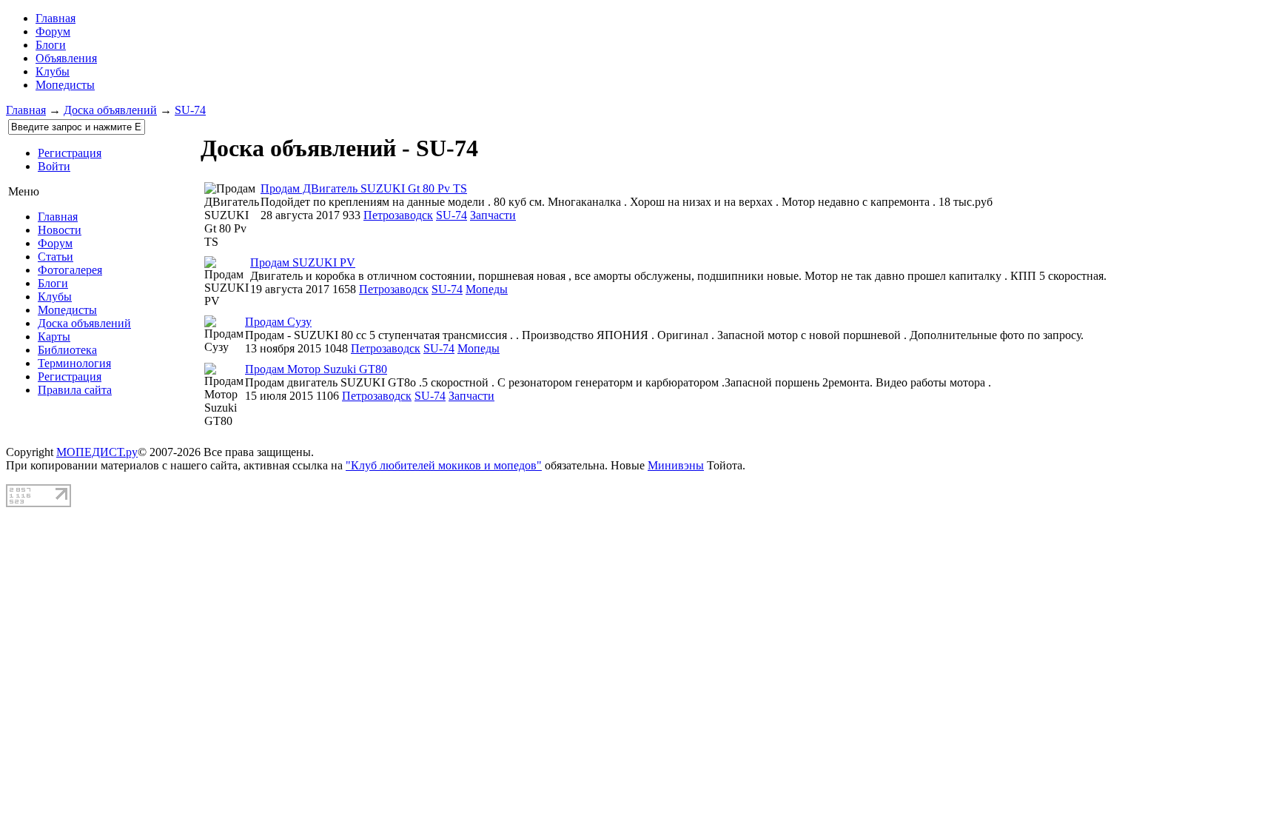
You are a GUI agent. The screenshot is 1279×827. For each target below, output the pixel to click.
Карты (54, 336)
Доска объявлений (110, 110)
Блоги (51, 44)
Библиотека (67, 350)
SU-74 (190, 110)
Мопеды (487, 289)
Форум (53, 31)
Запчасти (493, 215)
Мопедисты (65, 84)
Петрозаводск (398, 215)
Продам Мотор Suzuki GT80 (316, 369)
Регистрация (69, 153)
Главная (26, 110)
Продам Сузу (278, 321)
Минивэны (676, 465)
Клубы (53, 71)
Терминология (74, 363)
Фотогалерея (70, 270)
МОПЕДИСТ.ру (97, 452)
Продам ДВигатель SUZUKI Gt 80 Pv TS (364, 188)
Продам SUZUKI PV (302, 262)
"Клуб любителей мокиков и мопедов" (444, 465)
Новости (59, 230)
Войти (54, 166)
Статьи (55, 256)
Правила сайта (75, 390)
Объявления (66, 58)
